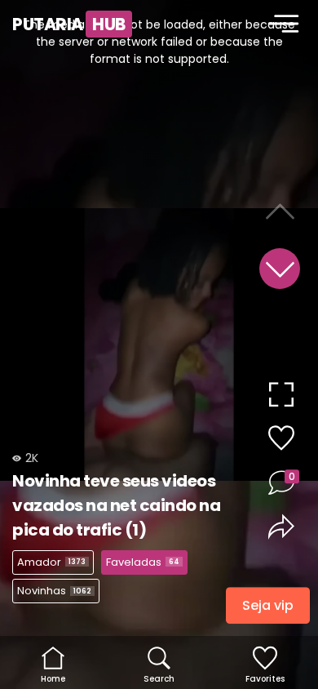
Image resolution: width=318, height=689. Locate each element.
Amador (51, 562)
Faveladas (142, 562)
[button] (279, 268)
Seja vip (268, 607)
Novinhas (54, 590)
